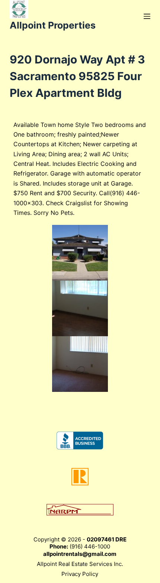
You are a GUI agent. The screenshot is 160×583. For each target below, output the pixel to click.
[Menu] (147, 16)
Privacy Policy (79, 573)
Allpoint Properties (53, 25)
